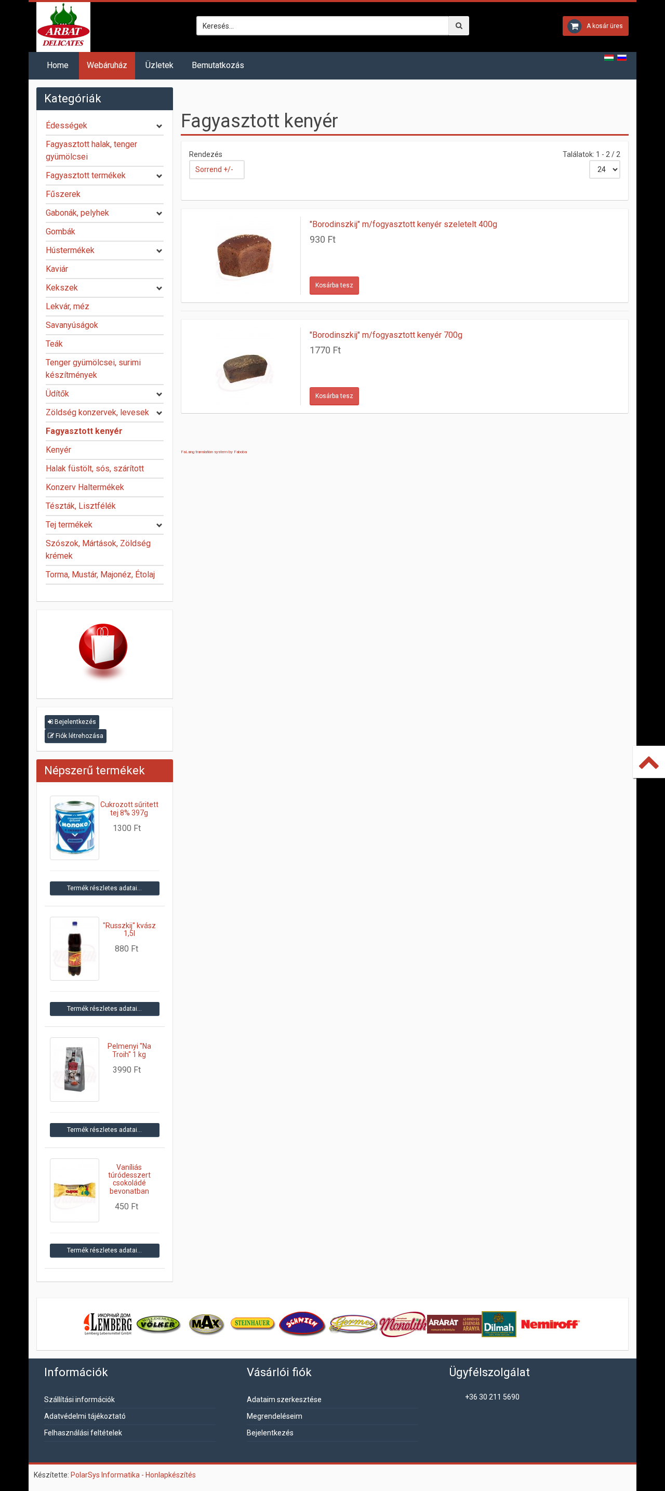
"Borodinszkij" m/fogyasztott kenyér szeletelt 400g (403, 224)
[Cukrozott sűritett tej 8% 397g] (74, 828)
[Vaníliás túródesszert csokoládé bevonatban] (74, 1190)
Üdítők (57, 394)
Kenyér (58, 450)
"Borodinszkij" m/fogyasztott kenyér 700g (386, 335)
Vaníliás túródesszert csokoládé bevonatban (129, 1179)
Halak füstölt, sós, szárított (95, 468)
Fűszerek (63, 194)
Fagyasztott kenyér (84, 431)
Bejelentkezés (270, 1433)
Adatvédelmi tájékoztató (85, 1416)
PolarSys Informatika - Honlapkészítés (133, 1475)
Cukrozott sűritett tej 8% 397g (129, 808)
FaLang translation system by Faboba (214, 452)
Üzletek (159, 65)
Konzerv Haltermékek (85, 487)
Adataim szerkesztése (284, 1399)
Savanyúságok (72, 325)
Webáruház (107, 65)
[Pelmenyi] (74, 1069)
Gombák (60, 231)
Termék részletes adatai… (104, 888)
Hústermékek (70, 250)
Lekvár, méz (67, 306)
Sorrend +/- (214, 169)
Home (58, 65)
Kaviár (57, 269)
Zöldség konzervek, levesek (97, 412)
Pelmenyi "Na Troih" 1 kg (129, 1050)
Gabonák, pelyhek (77, 213)
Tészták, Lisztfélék (81, 506)
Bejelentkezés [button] (74, 721)
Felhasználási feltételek (83, 1433)
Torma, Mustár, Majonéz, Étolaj (100, 574)
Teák (54, 344)
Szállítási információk (79, 1399)
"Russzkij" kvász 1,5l (129, 929)
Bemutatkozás (218, 65)
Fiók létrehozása (78, 736)
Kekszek (62, 288)
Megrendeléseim (274, 1416)
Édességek (66, 125)
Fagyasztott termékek (86, 175)
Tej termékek (69, 525)
